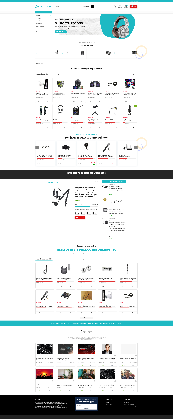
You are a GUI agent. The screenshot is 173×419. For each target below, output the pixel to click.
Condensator (111, 218)
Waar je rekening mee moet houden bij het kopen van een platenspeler (64, 360)
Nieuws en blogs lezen (133, 1)
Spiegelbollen (111, 197)
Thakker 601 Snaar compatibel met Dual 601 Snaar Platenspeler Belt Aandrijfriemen (128, 306)
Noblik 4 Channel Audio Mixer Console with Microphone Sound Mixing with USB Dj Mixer (77, 121)
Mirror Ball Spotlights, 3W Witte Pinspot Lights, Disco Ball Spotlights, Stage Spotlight (107, 306)
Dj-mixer (38, 29)
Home (107, 402)
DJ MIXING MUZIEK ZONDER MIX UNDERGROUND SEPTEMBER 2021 (85, 384)
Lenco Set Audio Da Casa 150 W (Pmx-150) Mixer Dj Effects (95, 94)
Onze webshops (109, 410)
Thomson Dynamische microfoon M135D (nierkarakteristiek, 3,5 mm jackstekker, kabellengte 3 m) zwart (128, 280)
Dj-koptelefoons (40, 26)
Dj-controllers (39, 23)
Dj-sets (37, 31)
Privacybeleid (126, 402)
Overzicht (108, 408)
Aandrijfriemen (39, 21)
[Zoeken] (92, 6)
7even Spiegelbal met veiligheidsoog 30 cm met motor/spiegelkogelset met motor (59, 95)
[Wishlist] (120, 6)
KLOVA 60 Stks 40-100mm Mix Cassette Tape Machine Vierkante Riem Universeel (116, 211)
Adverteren (108, 411)
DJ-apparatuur (39, 362)
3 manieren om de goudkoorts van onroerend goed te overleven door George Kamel (107, 360)
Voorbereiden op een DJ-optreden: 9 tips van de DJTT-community (44, 359)
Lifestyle (121, 362)
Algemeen (59, 362)
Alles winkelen (109, 404)
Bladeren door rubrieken (42, 12)
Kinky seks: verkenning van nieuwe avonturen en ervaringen (128, 359)
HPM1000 (55, 119)
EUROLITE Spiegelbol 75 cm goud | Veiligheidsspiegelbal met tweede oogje (116, 201)
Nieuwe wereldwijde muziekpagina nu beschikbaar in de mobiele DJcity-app (86, 360)
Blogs (64, 12)
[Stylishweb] (52, 356)
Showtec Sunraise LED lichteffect (78, 93)
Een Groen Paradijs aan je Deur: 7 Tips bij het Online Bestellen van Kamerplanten (65, 385)
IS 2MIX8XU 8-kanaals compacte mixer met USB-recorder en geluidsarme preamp (65, 306)
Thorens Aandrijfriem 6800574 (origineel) (106, 279)
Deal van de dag (57, 12)
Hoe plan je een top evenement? (44, 384)
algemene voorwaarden (128, 404)
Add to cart (72, 219)
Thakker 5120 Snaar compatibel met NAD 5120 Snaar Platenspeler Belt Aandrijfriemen (112, 95)
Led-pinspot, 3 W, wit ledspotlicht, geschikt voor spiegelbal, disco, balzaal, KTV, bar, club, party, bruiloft (43, 95)
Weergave (38, 54)
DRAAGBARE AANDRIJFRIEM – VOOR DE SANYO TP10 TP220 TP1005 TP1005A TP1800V (134, 155)
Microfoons (38, 15)
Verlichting (38, 18)
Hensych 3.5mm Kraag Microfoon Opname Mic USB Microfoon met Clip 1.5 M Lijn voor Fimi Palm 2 (42, 121)
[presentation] (37, 147)
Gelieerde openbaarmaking (129, 406)
